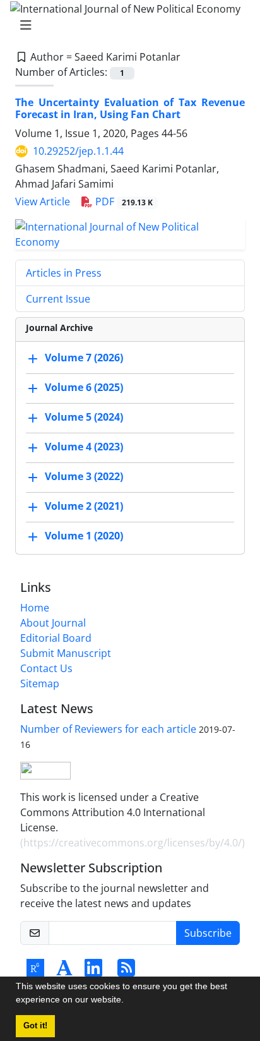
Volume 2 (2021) (84, 507)
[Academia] (64, 971)
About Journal (53, 623)
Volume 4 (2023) (84, 447)
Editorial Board (56, 638)
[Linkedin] (93, 971)
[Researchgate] (35, 971)
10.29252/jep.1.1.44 (78, 151)
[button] (128, 1001)
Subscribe (208, 933)
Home (34, 608)
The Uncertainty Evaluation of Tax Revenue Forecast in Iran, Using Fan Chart (130, 108)
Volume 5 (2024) (84, 417)
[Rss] (126, 971)
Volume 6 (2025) (84, 388)
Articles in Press (64, 273)
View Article (42, 201)
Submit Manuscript (65, 653)
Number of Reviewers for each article (108, 729)
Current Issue (58, 299)
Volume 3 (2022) (84, 477)
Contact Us (46, 668)
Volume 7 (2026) (84, 358)
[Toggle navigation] (126, 25)
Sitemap (39, 683)
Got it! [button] (35, 1025)
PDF (123, 201)
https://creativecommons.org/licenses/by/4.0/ (132, 843)
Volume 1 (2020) (84, 536)
